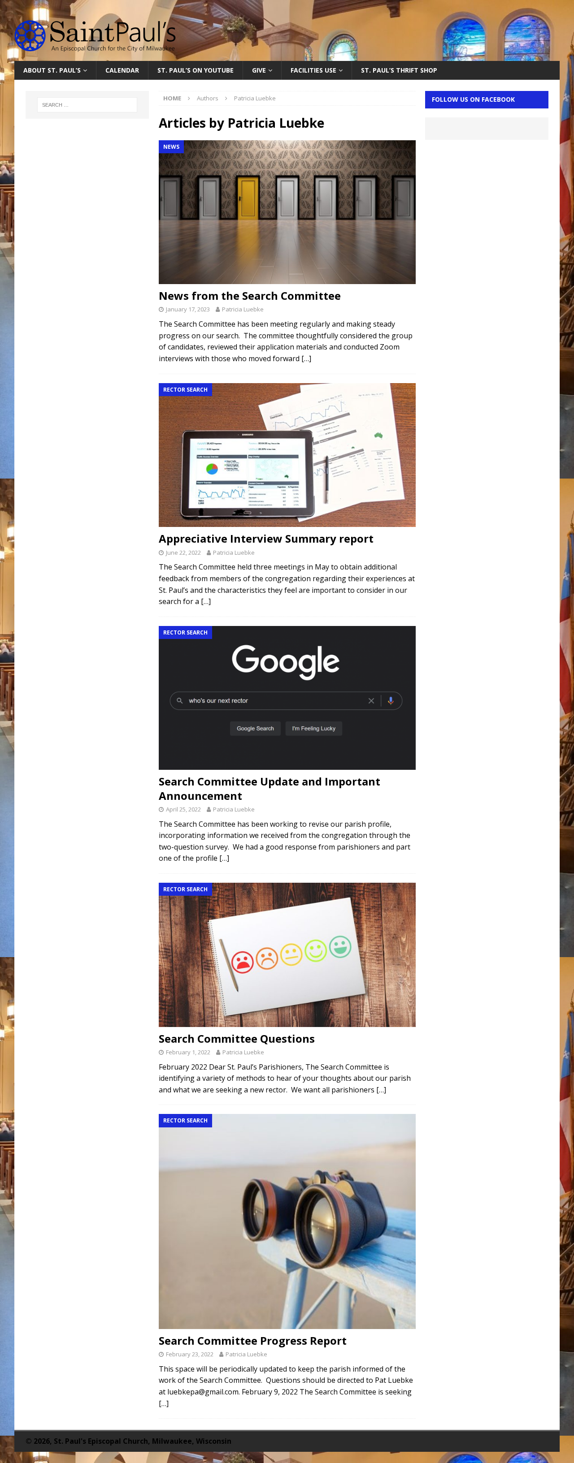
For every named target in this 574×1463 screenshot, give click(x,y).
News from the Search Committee (250, 295)
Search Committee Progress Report (253, 1340)
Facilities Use (313, 70)
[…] (306, 358)
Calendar (122, 70)
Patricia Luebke (243, 309)
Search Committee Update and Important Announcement (269, 788)
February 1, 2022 (188, 1052)
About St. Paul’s (52, 70)
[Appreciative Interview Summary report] (287, 455)
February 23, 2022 (189, 1354)
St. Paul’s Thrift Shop (399, 70)
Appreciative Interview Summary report (266, 538)
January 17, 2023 (188, 309)
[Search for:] (87, 104)
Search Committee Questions (237, 1038)
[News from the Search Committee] (287, 212)
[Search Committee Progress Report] (287, 1221)
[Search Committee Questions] (287, 955)
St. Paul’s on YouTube (195, 70)
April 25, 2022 (183, 809)
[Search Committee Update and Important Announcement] (287, 698)
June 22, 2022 (183, 552)
